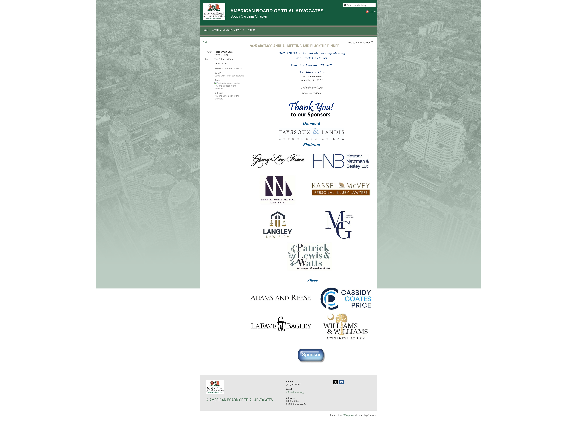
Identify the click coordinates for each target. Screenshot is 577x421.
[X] (335, 382)
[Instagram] (341, 382)
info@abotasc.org (295, 392)
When (209, 52)
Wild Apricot (348, 415)
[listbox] (361, 42)
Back (205, 42)
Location (208, 59)
